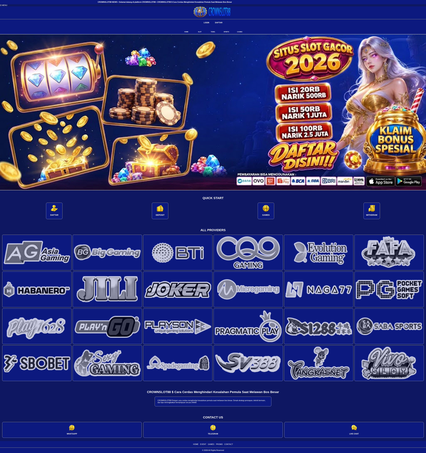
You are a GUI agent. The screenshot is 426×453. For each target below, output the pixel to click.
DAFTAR (218, 23)
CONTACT (228, 444)
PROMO (219, 444)
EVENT (203, 444)
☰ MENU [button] (3, 5)
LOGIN (206, 23)
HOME (195, 444)
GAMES (211, 444)
